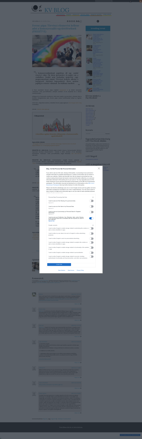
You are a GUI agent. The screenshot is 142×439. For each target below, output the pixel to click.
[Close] (99, 169)
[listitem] (71, 197)
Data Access (71, 270)
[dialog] (71, 219)
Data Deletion (61, 270)
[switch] (91, 201)
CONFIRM (59, 264)
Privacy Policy (80, 270)
